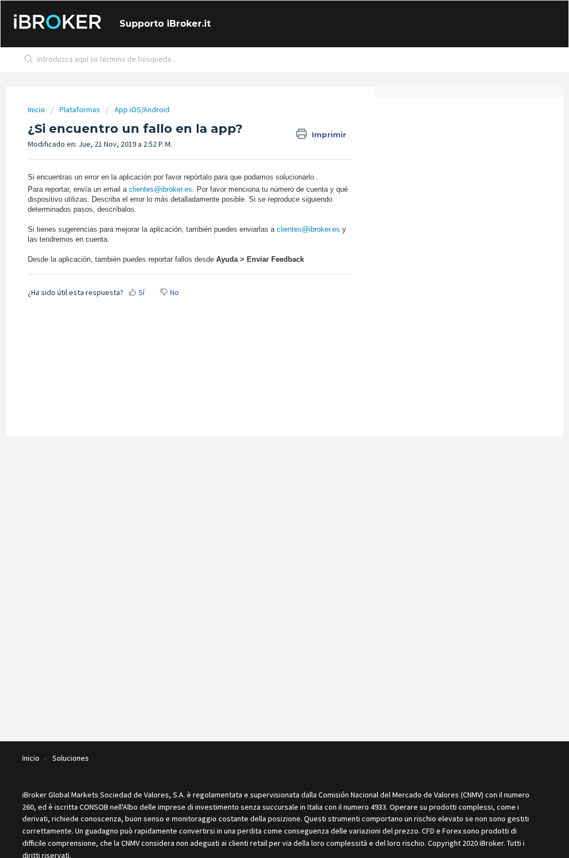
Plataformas (79, 109)
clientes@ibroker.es (160, 189)
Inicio (37, 109)
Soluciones (70, 758)
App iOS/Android (141, 109)
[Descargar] (264, 288)
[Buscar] (28, 60)
